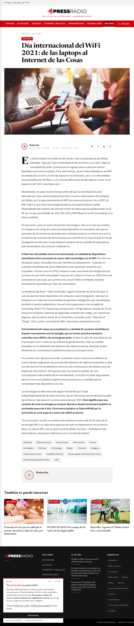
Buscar (125, 24)
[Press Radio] (67, 11)
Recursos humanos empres (118, 588)
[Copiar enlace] (110, 146)
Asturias (36, 23)
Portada (10, 23)
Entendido (33, 615)
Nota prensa (79, 442)
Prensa (93, 442)
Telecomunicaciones (33, 454)
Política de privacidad (106, 622)
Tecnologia (57, 448)
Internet (82, 448)
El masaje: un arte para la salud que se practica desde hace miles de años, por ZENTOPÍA (23, 531)
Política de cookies (126, 622)
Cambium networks (55, 454)
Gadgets (95, 448)
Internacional (94, 23)
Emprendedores (76, 23)
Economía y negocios (54, 23)
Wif (57, 460)
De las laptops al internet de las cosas (85, 454)
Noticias (43, 448)
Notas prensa (62, 442)
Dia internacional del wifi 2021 (37, 460)
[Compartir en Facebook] (98, 146)
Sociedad (111, 611)
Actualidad (23, 23)
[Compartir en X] (92, 146)
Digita (70, 448)
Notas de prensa (44, 442)
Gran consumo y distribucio (118, 605)
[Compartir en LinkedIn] (104, 146)
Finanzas (111, 594)
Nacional (109, 23)
